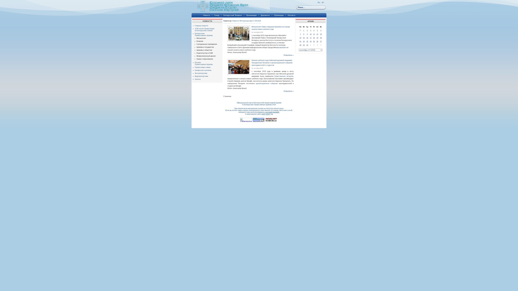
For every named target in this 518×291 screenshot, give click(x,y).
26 (317, 41)
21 (300, 41)
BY (323, 3)
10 (310, 34)
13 (321, 34)
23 (307, 41)
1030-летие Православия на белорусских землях (204, 30)
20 (321, 38)
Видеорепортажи (201, 76)
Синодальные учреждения (207, 44)
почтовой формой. (272, 112)
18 (314, 38)
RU (319, 3)
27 (321, 41)
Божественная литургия (283, 76)
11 (314, 34)
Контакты (291, 15)
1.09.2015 (257, 21)
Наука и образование (205, 59)
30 (307, 45)
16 (307, 38)
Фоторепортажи (201, 73)
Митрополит (201, 38)
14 (300, 38)
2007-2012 (266, 114)
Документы (265, 15)
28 (300, 45)
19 (317, 38)
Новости (206, 15)
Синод (216, 15)
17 (310, 38)
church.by (269, 108)
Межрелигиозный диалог (206, 56)
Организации (251, 15)
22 (304, 41)
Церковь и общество (204, 50)
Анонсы (198, 79)
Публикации (279, 15)
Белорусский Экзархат (232, 15)
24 (310, 41)
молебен (282, 47)
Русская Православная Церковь (204, 63)
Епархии (200, 41)
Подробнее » (289, 55)
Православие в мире (203, 67)
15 (304, 38)
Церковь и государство (205, 47)
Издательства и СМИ (205, 53)
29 (304, 45)
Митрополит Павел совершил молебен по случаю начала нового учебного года (271, 28)
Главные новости (201, 26)
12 (317, 34)
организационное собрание (267, 83)
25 (314, 41)
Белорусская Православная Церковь (204, 34)
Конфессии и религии (203, 70)
